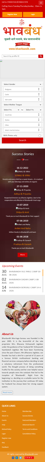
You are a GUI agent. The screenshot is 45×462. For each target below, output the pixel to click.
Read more (7, 393)
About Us (5, 416)
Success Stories (27, 416)
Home (4, 411)
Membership (26, 411)
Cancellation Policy (29, 434)
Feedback (5, 447)
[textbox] (23, 89)
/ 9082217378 (22, 2)
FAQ (3, 443)
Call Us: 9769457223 (9, 2)
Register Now (12, 14)
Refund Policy (6, 429)
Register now (6, 438)
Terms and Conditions (29, 429)
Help (3, 425)
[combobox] (22, 89)
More (22, 255)
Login (33, 14)
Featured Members (29, 420)
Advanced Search (28, 425)
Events (4, 420)
